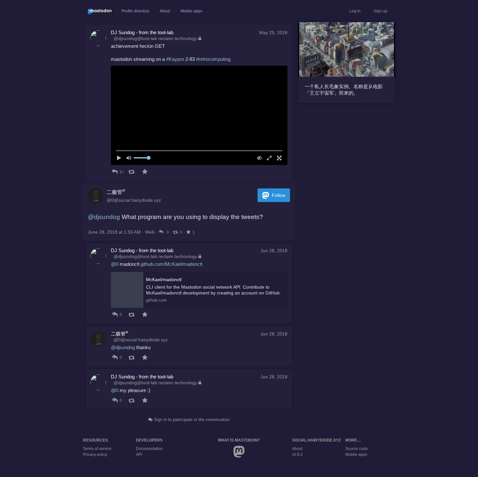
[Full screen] (277, 158)
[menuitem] (199, 115)
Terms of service (97, 448)
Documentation (149, 448)
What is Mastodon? (239, 440)
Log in (355, 11)
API (139, 454)
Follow (278, 195)
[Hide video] (258, 158)
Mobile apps (191, 11)
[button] (199, 115)
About (165, 11)
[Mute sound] (131, 158)
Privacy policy (95, 454)
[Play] (121, 158)
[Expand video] (268, 158)
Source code (356, 448)
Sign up (380, 11)
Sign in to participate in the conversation (191, 419)
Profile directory (135, 11)
